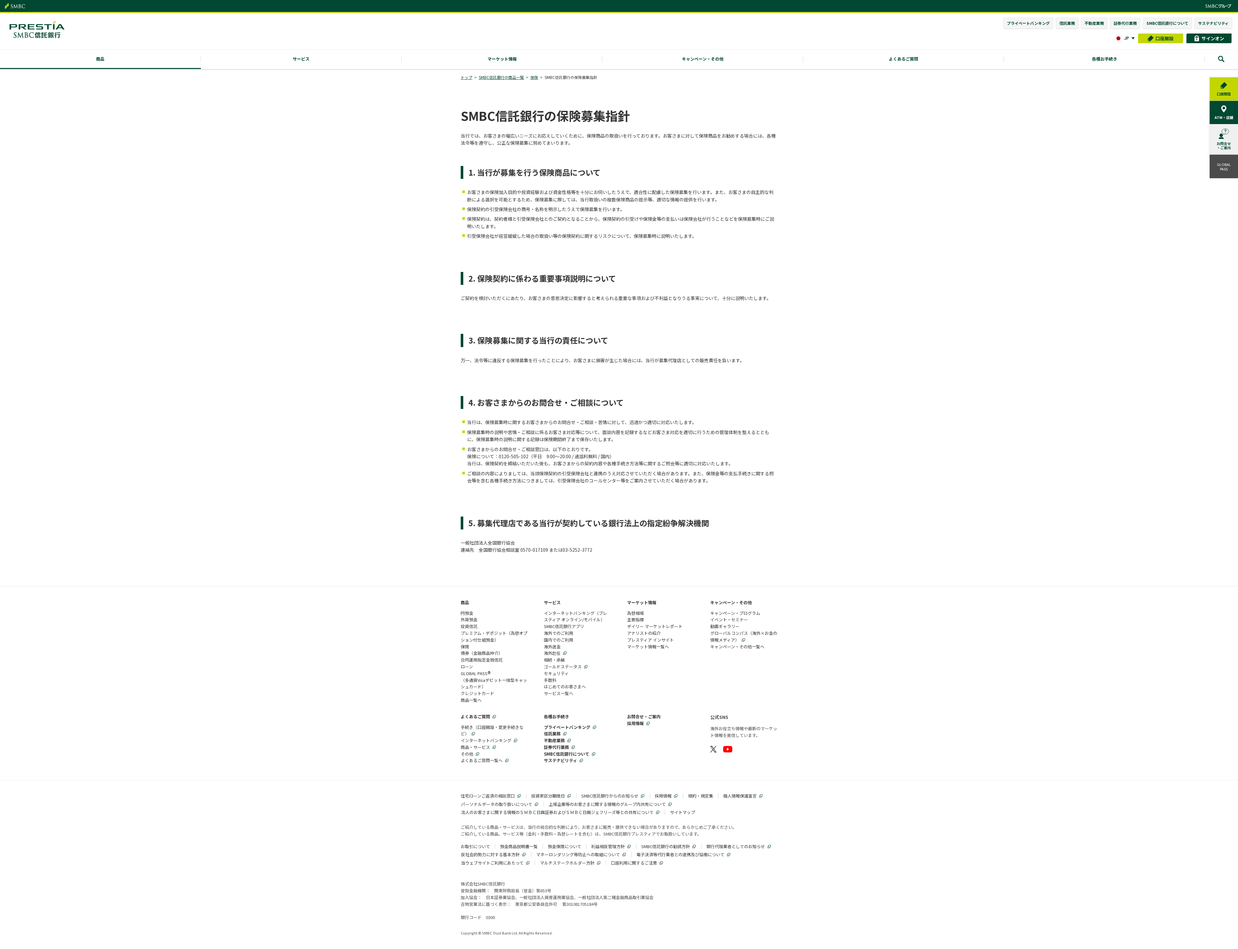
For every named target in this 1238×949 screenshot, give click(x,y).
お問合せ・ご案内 (644, 716)
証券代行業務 (1125, 23)
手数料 (550, 680)
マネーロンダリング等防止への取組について (578, 854)
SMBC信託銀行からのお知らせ (609, 796)
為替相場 (635, 613)
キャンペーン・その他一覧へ (737, 647)
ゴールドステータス (563, 666)
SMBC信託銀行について (1167, 23)
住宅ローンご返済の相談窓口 (488, 796)
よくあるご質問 (475, 716)
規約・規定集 (700, 796)
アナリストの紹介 (644, 633)
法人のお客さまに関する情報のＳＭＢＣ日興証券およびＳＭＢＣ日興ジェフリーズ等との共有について (557, 812)
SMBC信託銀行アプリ (564, 626)
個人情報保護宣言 (740, 796)
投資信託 (469, 626)
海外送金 (552, 647)
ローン (467, 666)
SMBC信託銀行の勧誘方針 (665, 846)
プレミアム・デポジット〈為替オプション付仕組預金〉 (494, 636)
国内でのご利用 (558, 640)
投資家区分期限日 (548, 796)
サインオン (1213, 38)
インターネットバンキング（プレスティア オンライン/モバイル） (575, 616)
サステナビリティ (1213, 23)
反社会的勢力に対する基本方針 (490, 854)
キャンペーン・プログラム (735, 613)
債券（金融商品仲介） (482, 653)
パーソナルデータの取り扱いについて (496, 804)
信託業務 (1067, 23)
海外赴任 (552, 653)
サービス (552, 602)
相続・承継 (554, 660)
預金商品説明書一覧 (519, 846)
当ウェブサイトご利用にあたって (492, 863)
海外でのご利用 (558, 633)
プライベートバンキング (1028, 23)
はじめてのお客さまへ (565, 686)
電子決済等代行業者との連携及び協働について (680, 854)
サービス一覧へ (558, 693)
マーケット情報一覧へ (648, 647)
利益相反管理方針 (608, 846)
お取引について (475, 846)
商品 (465, 602)
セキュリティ (556, 673)
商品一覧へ (471, 700)
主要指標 (635, 619)
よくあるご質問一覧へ (482, 760)
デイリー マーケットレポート (655, 626)
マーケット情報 (641, 602)
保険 (465, 647)
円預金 (467, 613)
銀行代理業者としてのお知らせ (735, 846)
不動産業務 (1094, 23)
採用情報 (635, 723)
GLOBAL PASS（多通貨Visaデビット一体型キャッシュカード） (494, 680)
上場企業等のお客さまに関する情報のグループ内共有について (607, 804)
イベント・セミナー (729, 619)
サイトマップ (682, 812)
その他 (467, 754)
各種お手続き (556, 716)
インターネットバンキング (486, 740)
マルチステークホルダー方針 (567, 863)
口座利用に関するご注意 (634, 863)
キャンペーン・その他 (731, 602)
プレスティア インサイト (650, 640)
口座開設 (1164, 38)
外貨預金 (469, 619)
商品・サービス (475, 747)
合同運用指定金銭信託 (482, 660)
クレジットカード (477, 693)
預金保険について (564, 846)
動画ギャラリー (725, 626)
